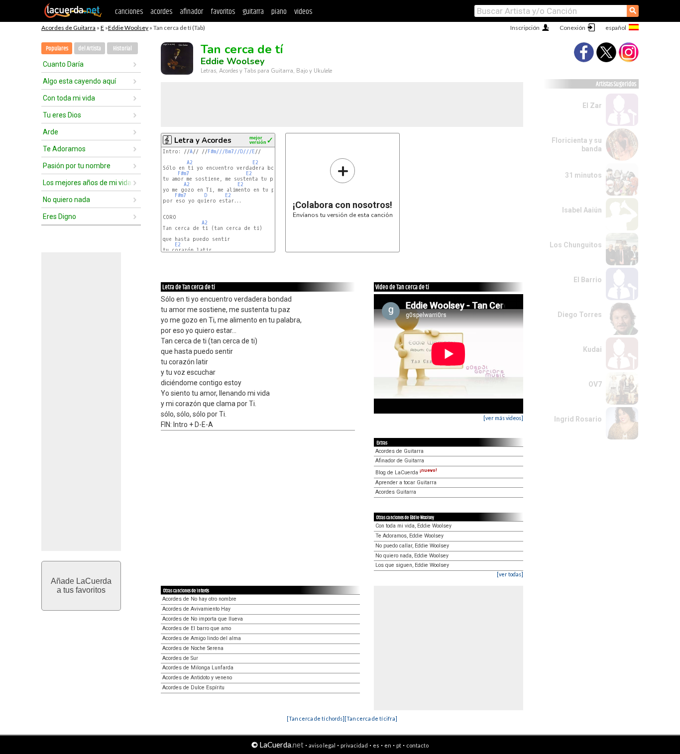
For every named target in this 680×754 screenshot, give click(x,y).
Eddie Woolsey (128, 27)
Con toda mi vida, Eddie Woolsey (413, 526)
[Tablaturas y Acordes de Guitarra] (73, 16)
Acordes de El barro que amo (196, 628)
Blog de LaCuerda (406, 472)
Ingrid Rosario (578, 419)
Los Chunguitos (576, 245)
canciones (129, 11)
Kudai (592, 349)
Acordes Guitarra (395, 492)
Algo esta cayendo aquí (79, 81)
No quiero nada (66, 200)
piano (279, 11)
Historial (122, 48)
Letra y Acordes (202, 140)
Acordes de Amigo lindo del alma (201, 638)
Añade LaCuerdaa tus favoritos (81, 585)
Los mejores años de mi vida (87, 183)
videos (303, 11)
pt (398, 745)
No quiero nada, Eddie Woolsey (412, 555)
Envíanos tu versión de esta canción (343, 188)
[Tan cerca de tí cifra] (370, 718)
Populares (57, 48)
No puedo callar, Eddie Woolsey (412, 545)
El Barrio (587, 280)
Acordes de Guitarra (68, 27)
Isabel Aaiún (582, 210)
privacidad (354, 745)
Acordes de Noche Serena (193, 648)
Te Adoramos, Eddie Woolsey (409, 536)
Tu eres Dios (62, 115)
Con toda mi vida (69, 98)
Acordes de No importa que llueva (202, 619)
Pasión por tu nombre (77, 166)
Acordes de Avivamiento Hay (196, 609)
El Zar (592, 105)
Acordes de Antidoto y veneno (197, 677)
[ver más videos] (503, 418)
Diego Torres (580, 315)
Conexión (572, 27)
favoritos (223, 11)
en (387, 745)
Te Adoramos (64, 149)
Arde (50, 132)
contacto (417, 745)
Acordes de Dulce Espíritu (193, 687)
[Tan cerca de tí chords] (315, 718)
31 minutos (583, 175)
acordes (161, 11)
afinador (191, 11)
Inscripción (525, 27)
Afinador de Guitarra (399, 460)
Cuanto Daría (63, 64)
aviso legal (322, 745)
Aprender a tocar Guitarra (406, 482)
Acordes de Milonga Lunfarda (197, 667)
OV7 (595, 384)
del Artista (89, 48)
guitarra (253, 11)
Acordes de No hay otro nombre (199, 599)
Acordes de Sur (180, 658)
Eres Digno (59, 216)
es (376, 745)
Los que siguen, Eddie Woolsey (412, 565)
